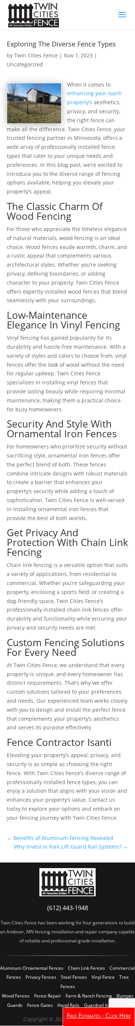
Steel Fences (74, 977)
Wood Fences (16, 996)
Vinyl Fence (103, 977)
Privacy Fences (41, 977)
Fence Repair (47, 996)
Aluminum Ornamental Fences (31, 968)
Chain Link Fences (86, 968)
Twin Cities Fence (36, 55)
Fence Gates (40, 1005)
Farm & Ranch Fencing (89, 996)
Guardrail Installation (106, 1005)
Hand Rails (68, 1005)
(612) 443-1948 (67, 908)
